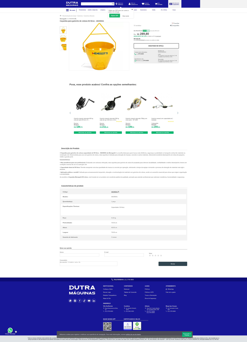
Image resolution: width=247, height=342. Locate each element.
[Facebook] (79, 300)
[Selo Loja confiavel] (128, 326)
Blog (125, 295)
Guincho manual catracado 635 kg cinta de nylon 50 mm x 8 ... (83, 119)
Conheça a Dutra (108, 289)
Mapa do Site (107, 298)
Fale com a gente (171, 292)
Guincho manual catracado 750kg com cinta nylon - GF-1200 (136, 119)
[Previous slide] (70, 113)
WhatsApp (171, 289)
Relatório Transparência (109, 295)
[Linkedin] (93, 300)
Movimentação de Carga (69, 15)
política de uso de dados (133, 334)
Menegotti (63, 19)
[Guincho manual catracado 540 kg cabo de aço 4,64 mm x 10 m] (111, 113)
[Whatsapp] (70, 300)
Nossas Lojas (107, 292)
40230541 (72, 18)
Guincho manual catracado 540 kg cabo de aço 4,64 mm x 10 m (109, 119)
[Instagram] (75, 300)
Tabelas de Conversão (130, 292)
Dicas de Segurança (150, 298)
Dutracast (126, 289)
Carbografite (154, 123)
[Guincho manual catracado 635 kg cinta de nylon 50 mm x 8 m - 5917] (85, 113)
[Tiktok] (84, 300)
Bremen (76, 123)
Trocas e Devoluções (151, 295)
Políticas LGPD (149, 292)
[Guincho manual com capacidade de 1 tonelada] (162, 113)
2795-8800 (141, 54)
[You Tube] (89, 300)
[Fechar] (16, 332)
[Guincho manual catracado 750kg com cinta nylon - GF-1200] (137, 113)
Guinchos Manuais (89, 15)
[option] (99, 46)
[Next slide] (177, 113)
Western (128, 123)
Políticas (147, 289)
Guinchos (80, 15)
